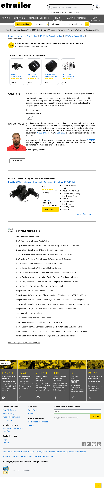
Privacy (56, 418)
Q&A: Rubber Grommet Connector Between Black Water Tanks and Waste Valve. (49, 327)
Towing (6, 18)
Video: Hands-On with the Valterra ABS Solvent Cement (38, 268)
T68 (48, 200)
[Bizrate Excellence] (6, 470)
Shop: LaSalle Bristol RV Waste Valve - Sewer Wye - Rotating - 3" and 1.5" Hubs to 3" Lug (52, 304)
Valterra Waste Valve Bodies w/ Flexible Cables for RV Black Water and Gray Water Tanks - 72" (68, 75)
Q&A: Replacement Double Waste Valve (32, 241)
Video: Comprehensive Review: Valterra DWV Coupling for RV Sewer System (47, 282)
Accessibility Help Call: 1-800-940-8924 (18, 451)
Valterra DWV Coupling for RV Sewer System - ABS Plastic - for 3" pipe (51, 75)
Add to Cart (50, 209)
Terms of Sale (26, 456)
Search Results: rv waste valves (29, 313)
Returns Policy (8, 413)
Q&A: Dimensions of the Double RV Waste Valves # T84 (39, 322)
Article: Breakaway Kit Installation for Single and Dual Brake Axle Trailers (45, 336)
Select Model (73, 24)
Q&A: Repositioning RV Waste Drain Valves (33, 318)
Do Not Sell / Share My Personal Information (67, 451)
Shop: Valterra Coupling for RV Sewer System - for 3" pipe (39, 250)
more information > (85, 214)
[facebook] (83, 444)
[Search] (51, 7)
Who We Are (33, 410)
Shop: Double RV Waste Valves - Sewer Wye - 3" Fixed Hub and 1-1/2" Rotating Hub (50, 300)
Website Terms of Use (43, 456)
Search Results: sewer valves (28, 236)
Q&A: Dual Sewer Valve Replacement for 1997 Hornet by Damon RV (44, 254)
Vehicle (44, 18)
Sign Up (6, 443)
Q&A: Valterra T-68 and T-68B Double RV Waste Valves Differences (43, 259)
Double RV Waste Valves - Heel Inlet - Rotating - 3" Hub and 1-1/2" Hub (16, 75)
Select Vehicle (23, 24)
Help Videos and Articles (38, 422)
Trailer (33, 18)
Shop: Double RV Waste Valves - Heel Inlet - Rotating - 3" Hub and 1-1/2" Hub (47, 245)
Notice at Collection (11, 456)
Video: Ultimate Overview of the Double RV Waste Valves (39, 264)
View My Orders (9, 410)
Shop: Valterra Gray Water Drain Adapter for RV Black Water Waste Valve (46, 309)
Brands (81, 18)
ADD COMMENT (17, 161)
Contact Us (7, 420)
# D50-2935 (42, 133)
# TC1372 (90, 140)
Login (5, 439)
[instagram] (94, 444)
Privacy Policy (41, 451)
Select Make (56, 24)
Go (87, 24)
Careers (31, 413)
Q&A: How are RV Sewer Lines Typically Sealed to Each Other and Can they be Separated (52, 331)
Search (31, 425)
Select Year (39, 24)
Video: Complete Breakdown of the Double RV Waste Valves (40, 286)
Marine (71, 18)
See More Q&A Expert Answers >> (24, 342)
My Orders (75, 13)
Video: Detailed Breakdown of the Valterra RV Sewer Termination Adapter (46, 273)
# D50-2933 (60, 133)
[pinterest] (89, 444)
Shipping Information (11, 417)
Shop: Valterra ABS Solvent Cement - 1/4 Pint (34, 291)
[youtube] (99, 444)
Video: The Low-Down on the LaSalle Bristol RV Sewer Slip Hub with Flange (47, 277)
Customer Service (57, 13)
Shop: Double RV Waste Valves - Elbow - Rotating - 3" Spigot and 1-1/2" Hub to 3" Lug (51, 295)
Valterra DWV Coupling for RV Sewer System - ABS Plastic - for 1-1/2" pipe (34, 75)
